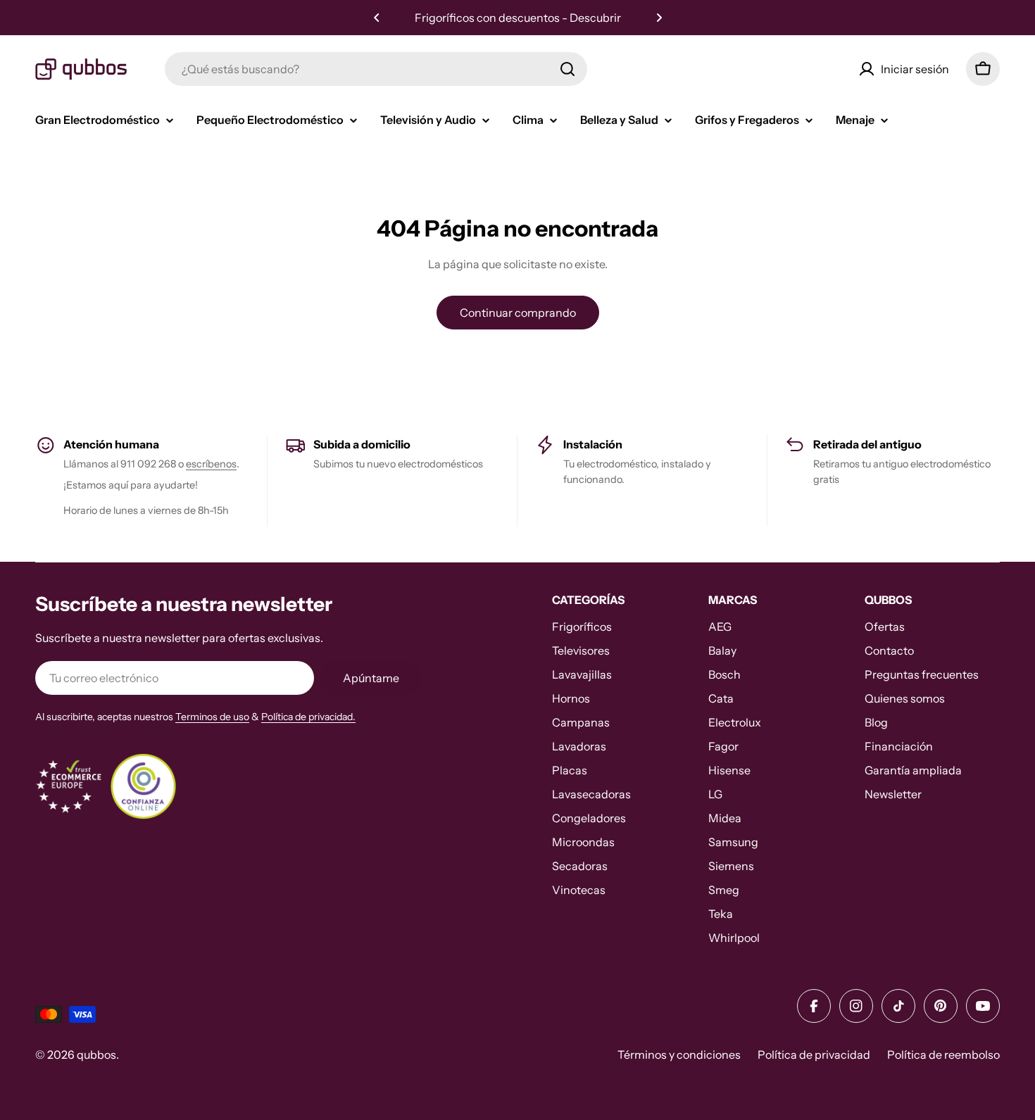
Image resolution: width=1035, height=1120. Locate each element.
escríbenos (211, 464)
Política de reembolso (943, 1054)
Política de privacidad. (308, 716)
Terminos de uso (212, 716)
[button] (377, 18)
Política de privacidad (814, 1054)
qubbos (96, 1054)
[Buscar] (567, 69)
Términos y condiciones (679, 1054)
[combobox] (376, 69)
